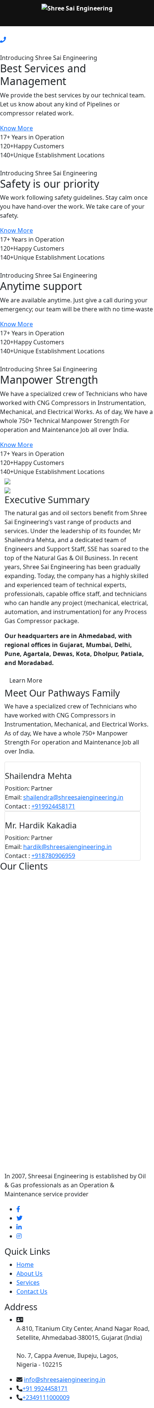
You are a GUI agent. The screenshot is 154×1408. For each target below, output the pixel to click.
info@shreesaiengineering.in (64, 1379)
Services (28, 1282)
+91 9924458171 (45, 1388)
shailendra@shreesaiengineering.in (73, 797)
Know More (16, 128)
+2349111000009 (46, 1397)
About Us (29, 1273)
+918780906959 (53, 856)
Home (25, 1264)
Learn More (25, 680)
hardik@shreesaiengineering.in (67, 847)
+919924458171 (53, 806)
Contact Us (31, 1291)
